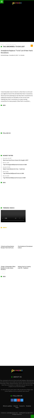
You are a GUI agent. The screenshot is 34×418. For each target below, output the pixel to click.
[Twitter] (15, 400)
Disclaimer (28, 406)
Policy (17, 407)
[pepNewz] (17, 2)
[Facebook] (12, 400)
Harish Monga (5, 55)
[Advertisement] (17, 23)
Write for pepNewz (7, 406)
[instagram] (21, 400)
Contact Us (22, 406)
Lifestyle (22, 55)
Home (2, 44)
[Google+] (18, 400)
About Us (15, 406)
